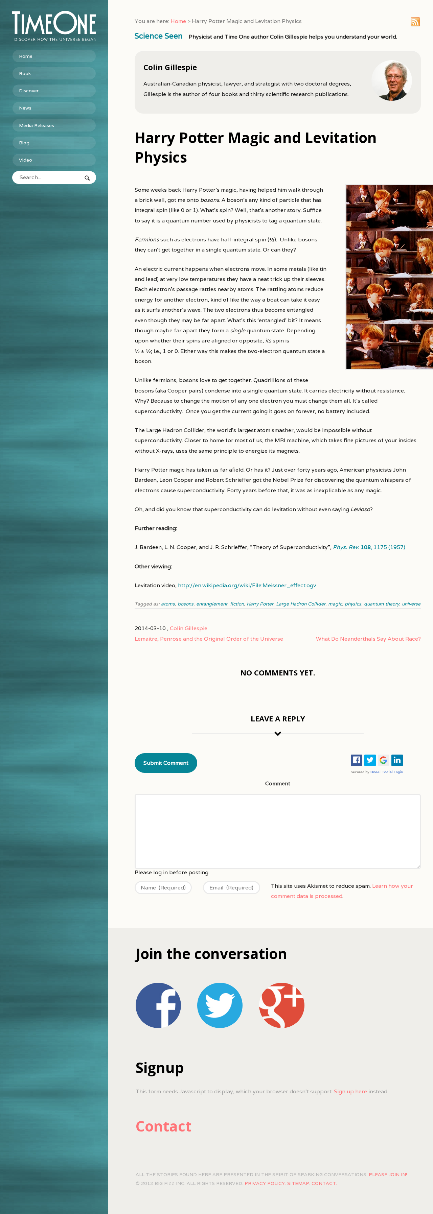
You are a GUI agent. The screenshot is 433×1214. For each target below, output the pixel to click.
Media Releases (36, 125)
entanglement (211, 604)
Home (25, 56)
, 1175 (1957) (369, 547)
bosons (185, 604)
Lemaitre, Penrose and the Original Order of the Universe (209, 638)
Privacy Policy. (265, 1183)
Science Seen (159, 36)
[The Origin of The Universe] (54, 26)
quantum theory (381, 604)
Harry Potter (260, 604)
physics (353, 604)
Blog (24, 143)
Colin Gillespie (188, 628)
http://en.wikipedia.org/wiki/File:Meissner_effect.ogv (247, 585)
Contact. (324, 1183)
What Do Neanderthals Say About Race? (368, 638)
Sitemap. (298, 1183)
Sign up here (350, 1091)
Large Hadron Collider (300, 604)
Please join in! (388, 1174)
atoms (168, 604)
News (25, 108)
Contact (163, 1126)
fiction (237, 604)
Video (25, 160)
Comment (277, 783)
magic (335, 604)
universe (411, 604)
